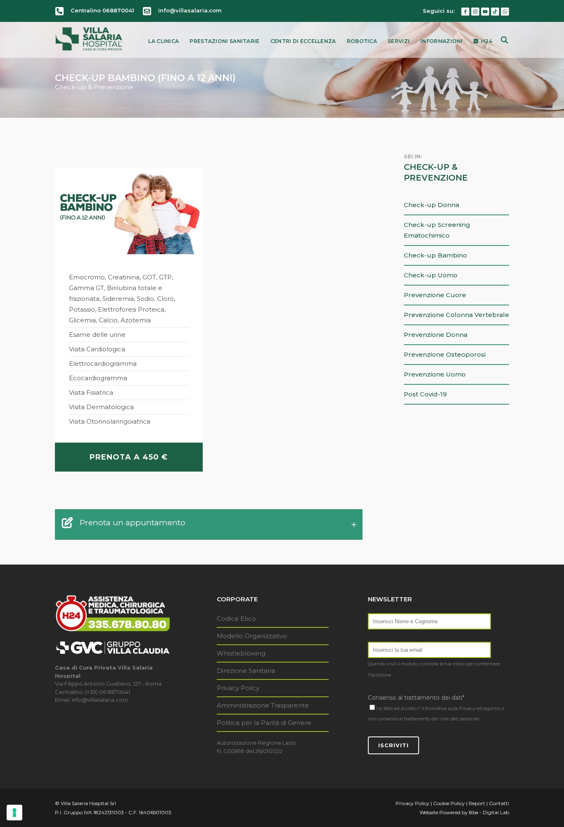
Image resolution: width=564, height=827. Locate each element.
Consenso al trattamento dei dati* (416, 697)
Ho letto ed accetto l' (398, 708)
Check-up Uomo (430, 275)
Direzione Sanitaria (246, 670)
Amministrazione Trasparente (263, 705)
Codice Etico (236, 618)
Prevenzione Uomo (435, 374)
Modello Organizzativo (252, 636)
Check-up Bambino (435, 255)
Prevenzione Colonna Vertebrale (456, 315)
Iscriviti (393, 745)
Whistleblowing (241, 653)
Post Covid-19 (425, 394)
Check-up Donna (431, 205)
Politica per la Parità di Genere (264, 723)
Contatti (499, 803)
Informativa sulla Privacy (448, 708)
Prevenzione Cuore (435, 295)
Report (477, 803)
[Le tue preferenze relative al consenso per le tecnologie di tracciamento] (14, 812)
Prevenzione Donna (435, 334)
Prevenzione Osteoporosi (445, 354)
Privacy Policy (238, 688)
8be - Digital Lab (489, 812)
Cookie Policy (449, 803)
